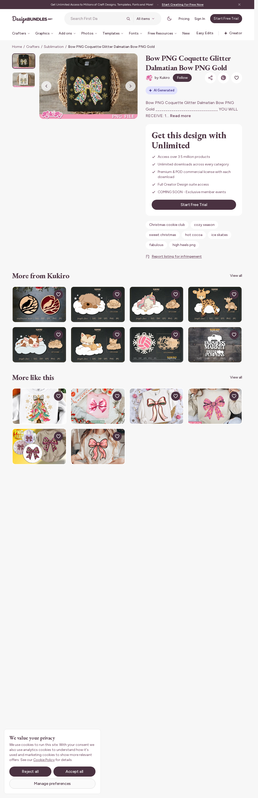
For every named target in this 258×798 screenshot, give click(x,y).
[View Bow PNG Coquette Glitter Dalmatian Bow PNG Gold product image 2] (23, 79)
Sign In (200, 19)
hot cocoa (193, 235)
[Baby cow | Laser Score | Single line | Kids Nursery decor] (39, 344)
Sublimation (54, 47)
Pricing (183, 19)
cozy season (204, 225)
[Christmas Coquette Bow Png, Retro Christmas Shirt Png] (156, 406)
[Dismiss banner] (239, 4)
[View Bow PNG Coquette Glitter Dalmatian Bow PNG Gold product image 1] (23, 61)
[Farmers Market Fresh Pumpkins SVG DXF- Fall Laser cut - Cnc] (215, 344)
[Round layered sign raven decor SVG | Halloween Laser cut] (39, 304)
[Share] (210, 77)
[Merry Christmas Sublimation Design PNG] (39, 406)
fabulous (156, 245)
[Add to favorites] (236, 77)
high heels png (184, 245)
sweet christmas (162, 235)
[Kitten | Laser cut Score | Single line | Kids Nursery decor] (97, 344)
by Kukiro (162, 78)
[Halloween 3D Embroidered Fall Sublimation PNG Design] (39, 446)
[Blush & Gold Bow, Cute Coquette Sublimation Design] (97, 446)
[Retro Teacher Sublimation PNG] (215, 406)
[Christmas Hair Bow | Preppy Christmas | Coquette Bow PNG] (97, 406)
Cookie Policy (44, 760)
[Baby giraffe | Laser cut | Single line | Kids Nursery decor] (215, 304)
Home (17, 47)
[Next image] (130, 86)
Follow (182, 78)
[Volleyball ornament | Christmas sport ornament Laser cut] (156, 344)
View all (236, 275)
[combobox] (97, 19)
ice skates (219, 235)
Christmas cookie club (167, 225)
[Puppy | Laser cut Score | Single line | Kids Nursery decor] (97, 304)
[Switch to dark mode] (169, 19)
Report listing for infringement (177, 256)
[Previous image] (46, 86)
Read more (180, 115)
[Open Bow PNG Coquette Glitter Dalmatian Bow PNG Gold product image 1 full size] (88, 86)
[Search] (128, 19)
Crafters (33, 47)
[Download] (46, 294)
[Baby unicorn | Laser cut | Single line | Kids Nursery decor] (156, 304)
